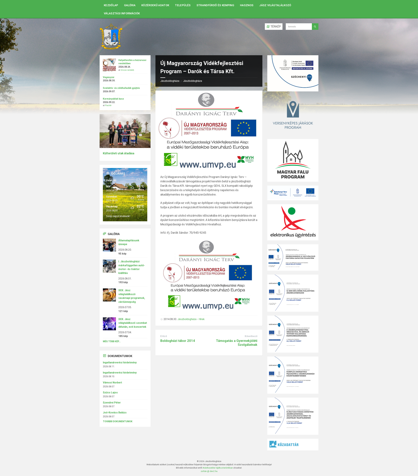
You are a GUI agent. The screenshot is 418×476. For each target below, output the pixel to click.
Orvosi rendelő (127, 70)
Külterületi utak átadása (118, 153)
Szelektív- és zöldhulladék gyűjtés (121, 88)
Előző (163, 336)
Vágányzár (108, 77)
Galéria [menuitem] (130, 5)
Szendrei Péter (112, 402)
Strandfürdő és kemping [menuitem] (215, 5)
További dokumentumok (117, 421)
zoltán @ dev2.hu (209, 471)
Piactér (108, 105)
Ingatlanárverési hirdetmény (120, 362)
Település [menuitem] (183, 5)
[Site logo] (111, 48)
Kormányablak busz (113, 98)
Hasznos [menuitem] (246, 5)
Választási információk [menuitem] (122, 13)
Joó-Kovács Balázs (115, 412)
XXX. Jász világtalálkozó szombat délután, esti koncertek (132, 323)
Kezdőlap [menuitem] (111, 5)
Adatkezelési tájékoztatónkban (218, 467)
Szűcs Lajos (110, 392)
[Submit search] (315, 26)
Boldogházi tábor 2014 (177, 341)
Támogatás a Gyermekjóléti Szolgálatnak (236, 342)
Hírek (202, 319)
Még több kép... (112, 341)
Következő (251, 336)
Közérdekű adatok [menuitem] (155, 5)
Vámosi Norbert (112, 382)
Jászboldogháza (169, 80)
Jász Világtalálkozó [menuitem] (275, 5)
